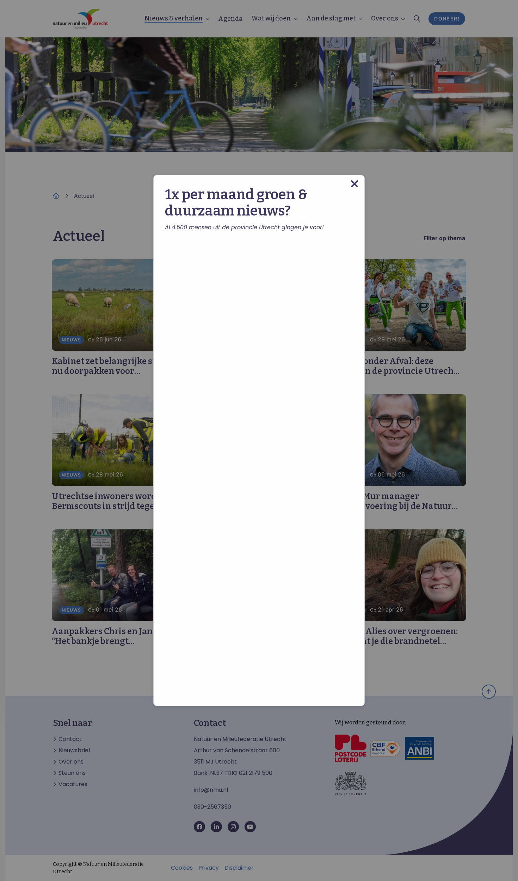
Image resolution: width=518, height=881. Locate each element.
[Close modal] (354, 184)
